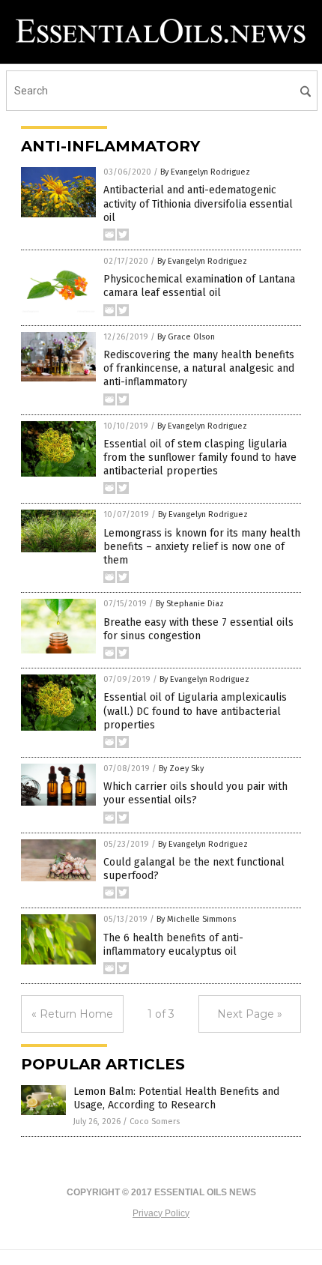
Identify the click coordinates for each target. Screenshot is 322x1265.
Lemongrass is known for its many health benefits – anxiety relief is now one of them (201, 547)
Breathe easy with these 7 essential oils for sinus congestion (198, 629)
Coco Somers (155, 1121)
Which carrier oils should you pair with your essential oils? (195, 793)
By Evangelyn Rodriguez (205, 172)
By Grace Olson (186, 337)
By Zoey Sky (181, 768)
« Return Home (72, 1014)
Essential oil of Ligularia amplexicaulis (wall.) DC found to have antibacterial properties (195, 711)
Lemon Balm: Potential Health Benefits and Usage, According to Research (176, 1098)
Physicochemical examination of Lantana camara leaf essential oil (199, 286)
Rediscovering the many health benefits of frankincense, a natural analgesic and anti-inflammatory (198, 368)
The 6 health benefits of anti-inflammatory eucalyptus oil (173, 945)
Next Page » (249, 1014)
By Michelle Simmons (196, 919)
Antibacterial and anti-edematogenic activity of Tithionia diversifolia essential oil (198, 203)
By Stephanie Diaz (190, 604)
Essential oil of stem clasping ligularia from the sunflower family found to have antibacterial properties (200, 457)
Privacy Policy (161, 1213)
